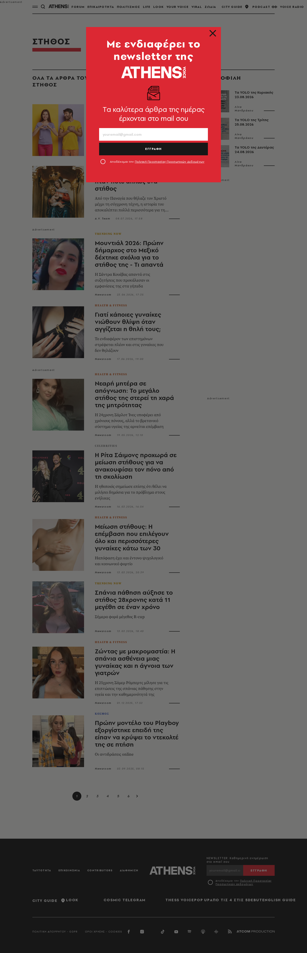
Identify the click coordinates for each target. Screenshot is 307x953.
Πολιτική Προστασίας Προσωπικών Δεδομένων (170, 162)
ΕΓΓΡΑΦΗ (153, 149)
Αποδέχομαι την (157, 161)
